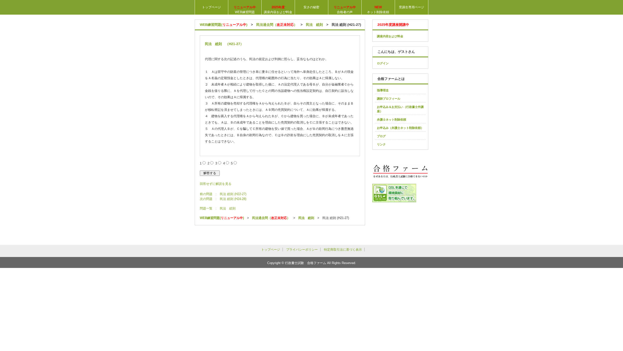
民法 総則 (314, 25)
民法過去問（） (276, 25)
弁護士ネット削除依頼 (391, 119)
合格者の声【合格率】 (345, 10)
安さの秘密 (311, 7)
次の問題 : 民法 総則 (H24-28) (223, 199)
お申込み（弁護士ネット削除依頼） (400, 128)
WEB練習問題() (223, 25)
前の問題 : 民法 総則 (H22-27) (223, 194)
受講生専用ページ (411, 7)
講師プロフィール (388, 98)
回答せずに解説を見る (215, 184)
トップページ (211, 7)
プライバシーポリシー (302, 249)
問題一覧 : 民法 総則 (218, 208)
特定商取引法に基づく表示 (343, 249)
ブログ (381, 136)
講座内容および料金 (278, 9)
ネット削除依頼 (378, 9)
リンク (381, 144)
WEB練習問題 (245, 9)
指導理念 (383, 90)
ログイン (383, 63)
